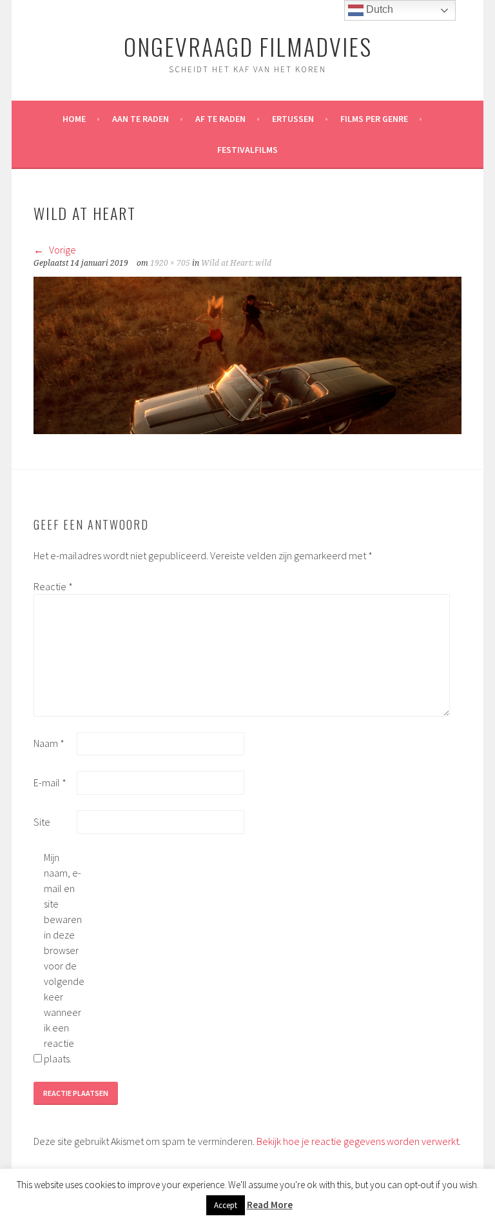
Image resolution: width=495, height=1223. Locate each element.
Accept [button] (225, 1205)
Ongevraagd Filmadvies (248, 46)
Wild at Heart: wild (236, 263)
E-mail (50, 782)
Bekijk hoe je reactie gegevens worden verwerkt (358, 1141)
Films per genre (374, 118)
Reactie (53, 586)
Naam (49, 743)
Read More (270, 1204)
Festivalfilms (247, 149)
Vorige (61, 249)
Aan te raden (140, 118)
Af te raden (220, 118)
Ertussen (293, 118)
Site (42, 821)
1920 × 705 (170, 263)
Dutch (378, 9)
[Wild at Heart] (247, 430)
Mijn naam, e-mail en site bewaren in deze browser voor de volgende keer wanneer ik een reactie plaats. (64, 958)
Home (74, 118)
